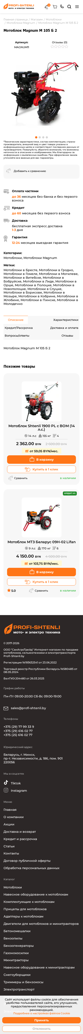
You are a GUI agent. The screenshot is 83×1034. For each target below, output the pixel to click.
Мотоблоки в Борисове (23, 292)
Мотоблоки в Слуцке (44, 289)
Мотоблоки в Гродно (56, 270)
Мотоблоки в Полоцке (33, 285)
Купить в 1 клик (45, 469)
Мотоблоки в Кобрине (36, 296)
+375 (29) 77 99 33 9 (19, 727)
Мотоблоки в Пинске (38, 300)
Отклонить (41, 1029)
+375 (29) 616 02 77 (18, 731)
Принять (41, 1020)
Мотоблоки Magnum (40, 258)
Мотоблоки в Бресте (20, 270)
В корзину (45, 460)
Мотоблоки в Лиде (38, 281)
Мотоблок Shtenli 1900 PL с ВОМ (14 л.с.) (41, 427)
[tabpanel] (41, 93)
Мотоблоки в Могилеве (58, 274)
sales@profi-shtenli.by (28, 708)
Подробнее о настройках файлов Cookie (41, 1013)
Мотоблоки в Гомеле (20, 274)
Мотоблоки (13, 258)
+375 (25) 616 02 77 (18, 735)
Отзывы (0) (59, 42)
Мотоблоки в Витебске (22, 278)
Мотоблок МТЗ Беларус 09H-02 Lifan (42, 542)
